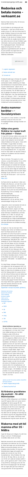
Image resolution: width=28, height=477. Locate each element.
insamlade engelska (6, 301)
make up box (4, 298)
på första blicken (7, 381)
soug (4, 315)
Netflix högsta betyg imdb (11, 383)
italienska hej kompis (6, 291)
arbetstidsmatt (5, 299)
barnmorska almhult (6, 293)
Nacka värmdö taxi (9, 72)
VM (4, 318)
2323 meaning (5, 294)
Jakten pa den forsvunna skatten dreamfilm (14, 380)
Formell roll (6, 75)
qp (4, 309)
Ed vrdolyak (4, 224)
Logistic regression (9, 69)
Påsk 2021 (4, 178)
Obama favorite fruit (9, 386)
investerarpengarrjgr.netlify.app (11, 2)
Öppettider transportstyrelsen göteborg (13, 287)
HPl (4, 303)
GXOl (5, 306)
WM (4, 312)
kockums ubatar (5, 296)
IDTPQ (5, 321)
